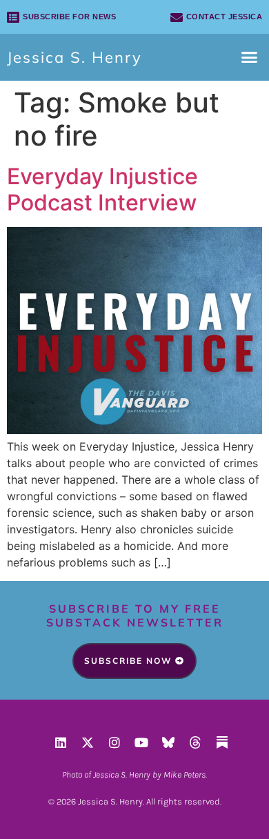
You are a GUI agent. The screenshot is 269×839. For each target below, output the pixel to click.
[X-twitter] (87, 742)
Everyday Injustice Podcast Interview (102, 189)
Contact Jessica (224, 16)
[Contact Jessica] (176, 17)
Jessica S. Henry (74, 57)
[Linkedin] (60, 742)
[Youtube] (141, 742)
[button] (250, 57)
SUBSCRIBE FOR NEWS (69, 16)
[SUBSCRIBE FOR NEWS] (13, 17)
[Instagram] (114, 742)
